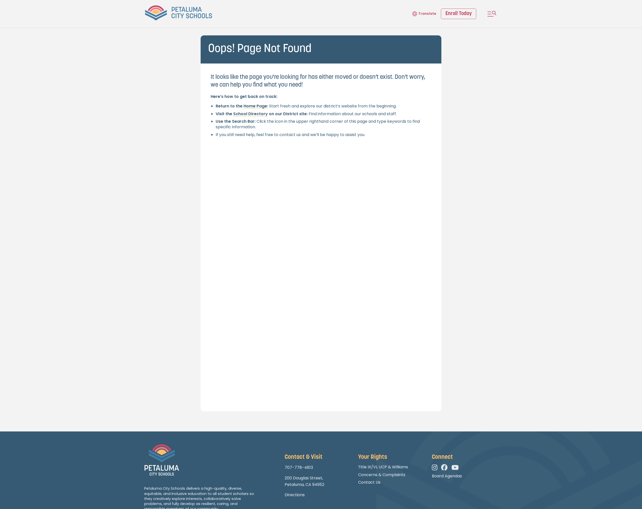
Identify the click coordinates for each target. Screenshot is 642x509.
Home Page (255, 106)
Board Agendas (447, 476)
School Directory (250, 114)
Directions (295, 495)
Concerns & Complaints (381, 475)
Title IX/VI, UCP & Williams (383, 467)
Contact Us (369, 482)
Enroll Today (458, 13)
